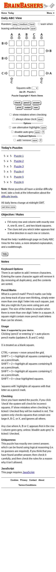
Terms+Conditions (27, 485)
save (33, 28)
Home (4, 13)
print (19, 107)
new (36, 107)
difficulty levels (9, 196)
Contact (33, 480)
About (41, 480)
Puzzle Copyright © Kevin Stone (27, 95)
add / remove (24, 140)
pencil (27, 102)
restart (28, 107)
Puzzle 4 (19, 171)
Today (11, 13)
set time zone (8, 207)
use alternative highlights (26, 127)
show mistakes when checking (29, 114)
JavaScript (28, 472)
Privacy (23, 480)
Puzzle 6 (19, 182)
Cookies (14, 480)
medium (24, 24)
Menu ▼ (51, 13)
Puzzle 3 (19, 166)
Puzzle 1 (19, 156)
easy (15, 24)
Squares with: (23, 88)
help (5, 254)
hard (32, 24)
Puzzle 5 (19, 177)
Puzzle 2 (19, 161)
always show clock (26, 119)
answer (36, 102)
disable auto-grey (24, 132)
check (17, 102)
